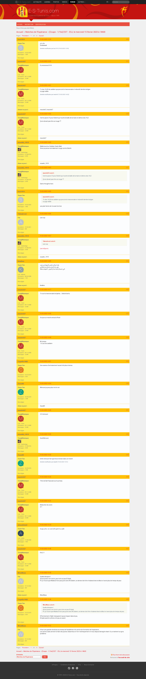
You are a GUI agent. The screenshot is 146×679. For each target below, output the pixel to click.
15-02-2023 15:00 (45, 410)
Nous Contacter (89, 665)
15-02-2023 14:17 (45, 289)
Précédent (25, 36)
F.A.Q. (79, 665)
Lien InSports (44, 248)
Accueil (20, 24)
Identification (41, 24)
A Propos (55, 665)
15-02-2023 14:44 (45, 337)
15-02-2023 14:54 (45, 383)
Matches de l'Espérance (36, 32)
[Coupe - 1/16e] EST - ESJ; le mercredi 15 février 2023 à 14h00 (77, 32)
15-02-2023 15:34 (45, 525)
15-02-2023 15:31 (45, 501)
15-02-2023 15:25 (45, 477)
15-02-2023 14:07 (45, 236)
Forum (72, 2)
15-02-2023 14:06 (45, 213)
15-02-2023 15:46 (45, 599)
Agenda (47, 2)
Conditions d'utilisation (67, 665)
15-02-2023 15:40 (45, 548)
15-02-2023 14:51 (45, 361)
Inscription (29, 24)
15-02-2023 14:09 (45, 261)
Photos (56, 2)
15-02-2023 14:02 (45, 114)
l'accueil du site (124, 657)
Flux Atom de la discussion (121, 655)
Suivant (41, 36)
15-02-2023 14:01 (45, 85)
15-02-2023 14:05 (45, 191)
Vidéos (64, 2)
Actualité (37, 2)
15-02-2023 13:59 (45, 39)
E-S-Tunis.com (24, 2)
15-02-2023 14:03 (45, 167)
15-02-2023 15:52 (45, 625)
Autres (81, 2)
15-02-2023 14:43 (45, 313)
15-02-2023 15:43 (45, 572)
